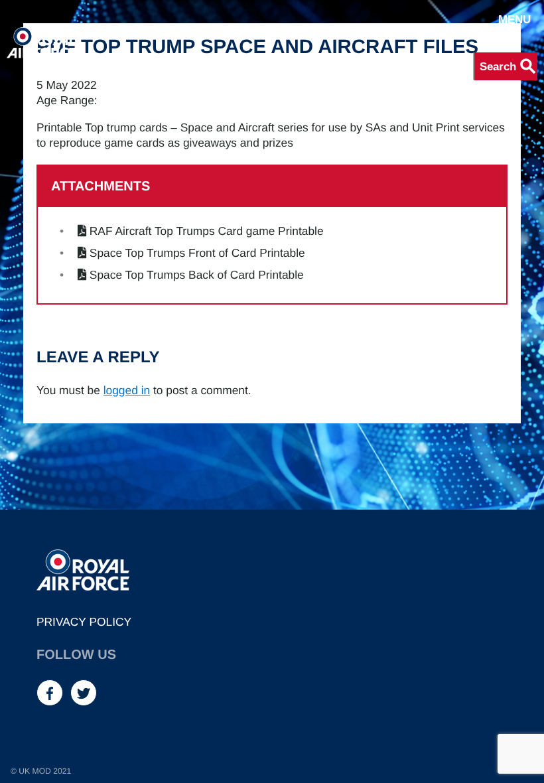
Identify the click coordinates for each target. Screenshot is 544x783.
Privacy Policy (83, 621)
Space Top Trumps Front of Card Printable (197, 252)
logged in (126, 390)
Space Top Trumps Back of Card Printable (197, 274)
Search (509, 66)
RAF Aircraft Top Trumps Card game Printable (207, 231)
